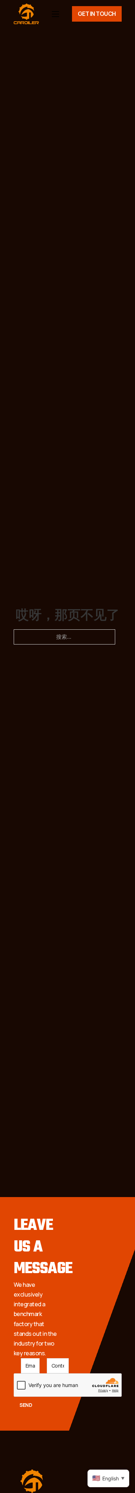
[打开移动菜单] (55, 14)
